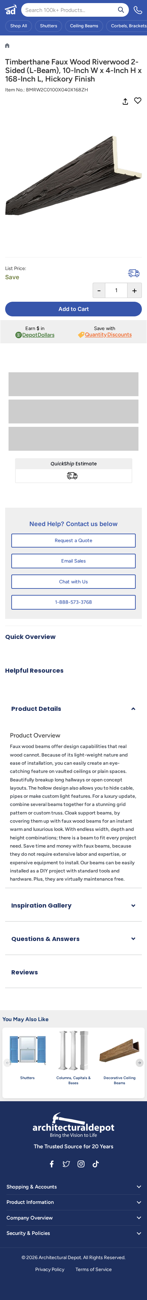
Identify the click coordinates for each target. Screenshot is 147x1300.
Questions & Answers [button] (45, 939)
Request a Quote (73, 540)
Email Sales (73, 561)
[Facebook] (52, 1163)
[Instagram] (81, 1163)
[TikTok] (96, 1163)
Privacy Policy (49, 1269)
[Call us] (138, 10)
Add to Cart (73, 308)
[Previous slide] (7, 1063)
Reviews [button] (24, 972)
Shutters (48, 25)
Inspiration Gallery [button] (41, 905)
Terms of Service (94, 1269)
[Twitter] (66, 1163)
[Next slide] (140, 1063)
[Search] (121, 10)
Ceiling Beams (84, 25)
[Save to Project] (138, 101)
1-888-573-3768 (73, 602)
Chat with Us (73, 582)
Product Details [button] (36, 708)
